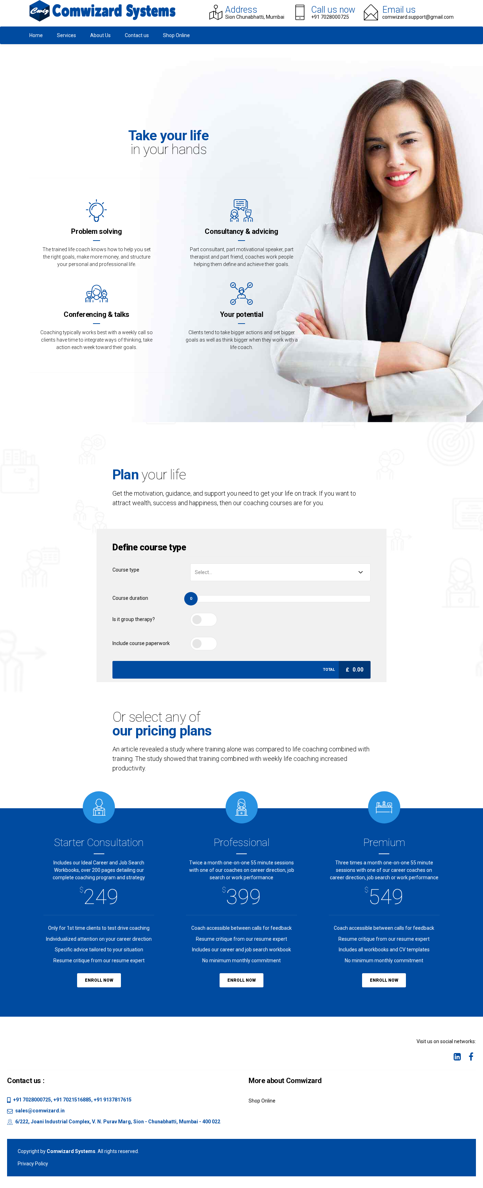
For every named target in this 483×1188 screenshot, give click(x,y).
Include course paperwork (141, 643)
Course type (125, 570)
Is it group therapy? (133, 619)
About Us (100, 35)
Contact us (137, 35)
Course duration (130, 598)
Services (66, 35)
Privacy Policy (33, 1163)
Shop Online (176, 35)
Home (36, 35)
